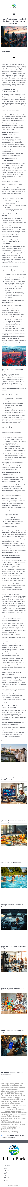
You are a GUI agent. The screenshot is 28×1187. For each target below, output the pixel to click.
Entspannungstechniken (13, 1095)
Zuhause (6, 1167)
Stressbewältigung (11, 1122)
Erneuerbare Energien (6, 1097)
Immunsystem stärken (9, 1105)
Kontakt (6, 1179)
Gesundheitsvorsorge (15, 1103)
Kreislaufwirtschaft (22, 1105)
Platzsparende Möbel (7, 1114)
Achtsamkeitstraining (9, 1085)
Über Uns (6, 1177)
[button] (14, 14)
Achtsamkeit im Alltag (16, 1083)
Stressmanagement (5, 1124)
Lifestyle (6, 1170)
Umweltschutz (7, 1128)
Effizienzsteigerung (8, 1091)
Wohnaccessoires (17, 1130)
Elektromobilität (19, 1091)
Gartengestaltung (13, 1099)
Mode (5, 1172)
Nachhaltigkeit (13, 1112)
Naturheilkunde (24, 1112)
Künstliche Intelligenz (10, 1107)
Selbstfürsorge (13, 1116)
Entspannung (19, 1093)
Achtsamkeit (5, 1083)
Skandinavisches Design (9, 1118)
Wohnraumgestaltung (9, 1132)
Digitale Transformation (6, 1089)
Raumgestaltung (19, 1114)
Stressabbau (4, 1120)
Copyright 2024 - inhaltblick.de (14, 1185)
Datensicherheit (10, 1087)
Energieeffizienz (8, 1093)
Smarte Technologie (22, 1118)
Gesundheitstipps (5, 1103)
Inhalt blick (7, 1165)
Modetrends (10, 1110)
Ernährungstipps (15, 1097)
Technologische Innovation (17, 1124)
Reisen (6, 1173)
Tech (2, 1135)
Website (6, 1180)
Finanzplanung (5, 1099)
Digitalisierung (15, 1089)
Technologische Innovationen (9, 1126)
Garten (5, 1168)
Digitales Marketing (20, 1087)
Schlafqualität (3, 1116)
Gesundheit (18, 1101)
